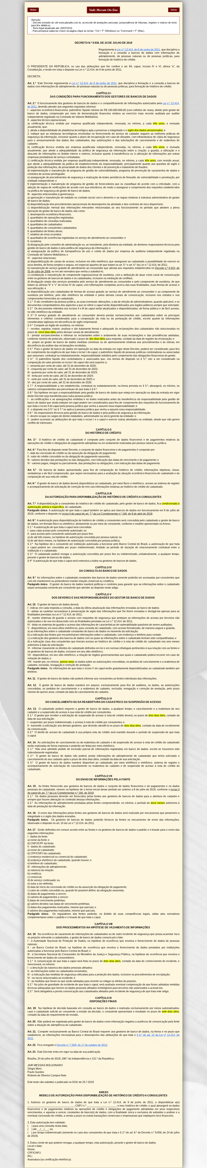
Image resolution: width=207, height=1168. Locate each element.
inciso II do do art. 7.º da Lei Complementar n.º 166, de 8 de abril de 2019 (107, 513)
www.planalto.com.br (70, 22)
